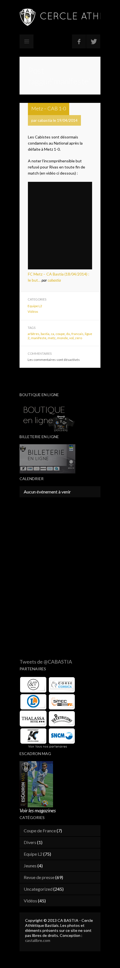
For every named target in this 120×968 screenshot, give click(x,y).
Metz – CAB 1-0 (48, 108)
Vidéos (33, 311)
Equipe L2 (35, 306)
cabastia (54, 280)
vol (71, 338)
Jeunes (30, 865)
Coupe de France (40, 830)
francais (77, 334)
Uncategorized (38, 889)
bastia (45, 334)
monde (62, 338)
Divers (30, 842)
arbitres (33, 334)
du (68, 334)
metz (52, 338)
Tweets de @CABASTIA (46, 662)
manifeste (38, 338)
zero (78, 338)
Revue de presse (39, 877)
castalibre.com (37, 940)
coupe (60, 334)
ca (52, 334)
